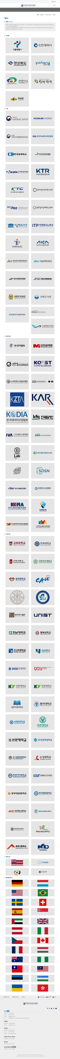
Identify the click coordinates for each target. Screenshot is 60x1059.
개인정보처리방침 (6, 997)
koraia (30, 5)
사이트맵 (22, 997)
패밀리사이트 (54, 1)
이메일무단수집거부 (15, 997)
